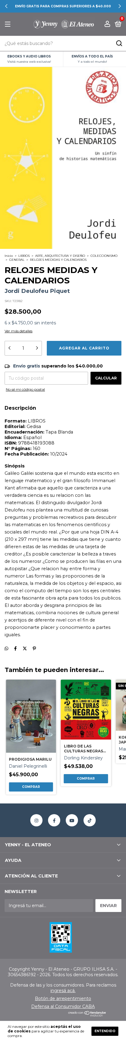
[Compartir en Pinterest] (34, 648)
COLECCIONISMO (104, 256)
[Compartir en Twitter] (25, 648)
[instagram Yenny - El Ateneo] (36, 820)
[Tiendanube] (87, 1015)
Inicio (9, 256)
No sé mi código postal (25, 389)
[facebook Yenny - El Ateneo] (54, 820)
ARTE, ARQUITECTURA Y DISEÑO (60, 256)
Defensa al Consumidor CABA (63, 1006)
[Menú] (9, 24)
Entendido (104, 1031)
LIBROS (24, 256)
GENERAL (16, 260)
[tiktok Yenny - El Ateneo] (89, 820)
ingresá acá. (63, 990)
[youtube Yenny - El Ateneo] (72, 820)
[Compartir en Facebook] (15, 648)
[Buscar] (119, 43)
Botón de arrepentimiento (63, 998)
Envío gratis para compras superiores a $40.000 (63, 6)
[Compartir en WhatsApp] (6, 648)
